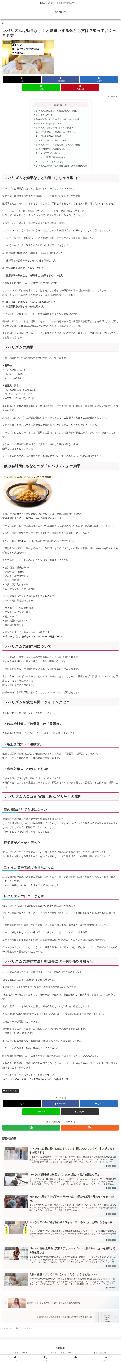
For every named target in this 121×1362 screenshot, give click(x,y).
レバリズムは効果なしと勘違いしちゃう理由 (56, 111)
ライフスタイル (12, 1091)
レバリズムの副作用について (49, 123)
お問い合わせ (100, 1352)
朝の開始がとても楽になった (52, 149)
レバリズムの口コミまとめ (51, 161)
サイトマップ (21, 1352)
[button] (80, 1111)
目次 (56, 104)
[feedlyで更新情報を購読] (31, 1128)
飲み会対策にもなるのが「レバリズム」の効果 (57, 119)
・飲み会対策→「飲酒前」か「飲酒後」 (57, 132)
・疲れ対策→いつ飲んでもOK (52, 140)
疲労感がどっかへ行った (50, 153)
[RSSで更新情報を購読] (90, 1128)
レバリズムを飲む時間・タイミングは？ (54, 127)
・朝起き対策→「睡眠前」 (51, 136)
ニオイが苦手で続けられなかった (54, 157)
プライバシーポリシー (60, 1352)
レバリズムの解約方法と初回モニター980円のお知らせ (61, 166)
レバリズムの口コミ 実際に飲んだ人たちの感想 (58, 144)
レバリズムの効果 (44, 115)
